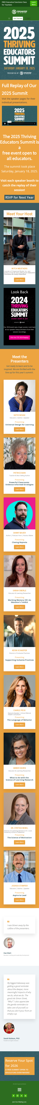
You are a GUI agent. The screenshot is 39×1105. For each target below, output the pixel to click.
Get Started (18, 18)
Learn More (34, 3)
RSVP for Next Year (19, 197)
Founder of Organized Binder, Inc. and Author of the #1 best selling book (19, 272)
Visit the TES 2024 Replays (19, 337)
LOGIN (28, 18)
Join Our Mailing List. (19, 1102)
